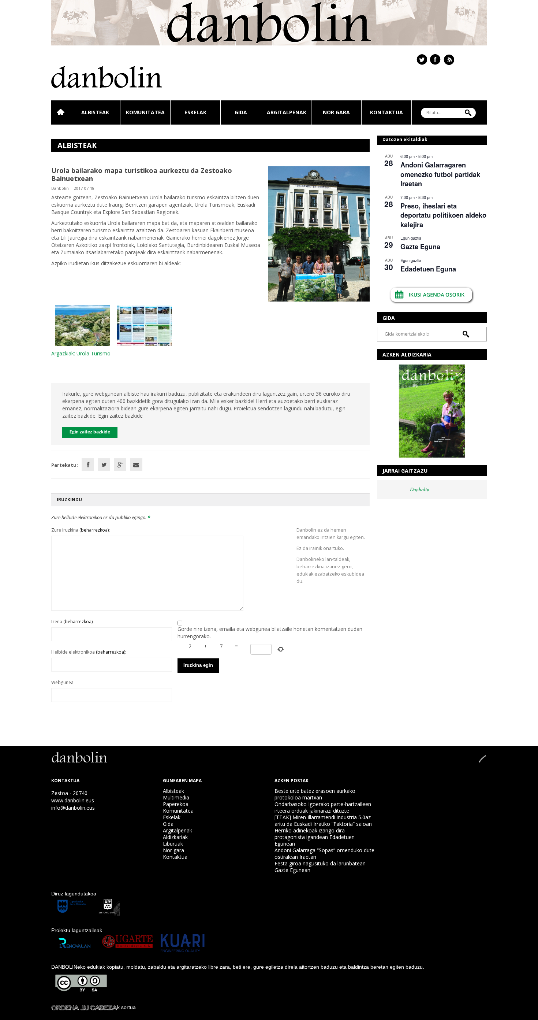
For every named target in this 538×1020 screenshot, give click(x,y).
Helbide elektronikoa (88, 652)
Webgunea (62, 682)
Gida (241, 112)
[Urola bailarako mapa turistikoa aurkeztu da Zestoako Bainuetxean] (319, 233)
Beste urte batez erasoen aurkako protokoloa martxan (314, 794)
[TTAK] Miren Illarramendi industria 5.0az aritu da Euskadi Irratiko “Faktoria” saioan (323, 820)
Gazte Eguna (420, 246)
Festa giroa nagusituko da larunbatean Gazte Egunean (320, 866)
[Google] (120, 464)
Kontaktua (386, 112)
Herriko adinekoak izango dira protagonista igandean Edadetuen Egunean (314, 837)
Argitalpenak (286, 112)
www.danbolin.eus (72, 800)
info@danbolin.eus (73, 807)
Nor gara (336, 112)
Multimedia (176, 797)
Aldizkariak (175, 837)
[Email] (136, 464)
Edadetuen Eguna (428, 269)
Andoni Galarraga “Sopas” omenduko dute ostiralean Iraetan (324, 853)
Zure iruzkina (80, 530)
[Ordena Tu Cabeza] (84, 1007)
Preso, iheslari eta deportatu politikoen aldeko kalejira (443, 215)
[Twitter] (104, 464)
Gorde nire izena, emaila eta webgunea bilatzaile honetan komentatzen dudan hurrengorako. (270, 632)
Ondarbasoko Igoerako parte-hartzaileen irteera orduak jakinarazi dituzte (322, 807)
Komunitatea (145, 112)
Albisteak (95, 112)
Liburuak (173, 843)
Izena (72, 621)
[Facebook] (88, 464)
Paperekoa (175, 804)
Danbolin (419, 489)
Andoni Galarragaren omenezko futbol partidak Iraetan (440, 174)
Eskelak (195, 112)
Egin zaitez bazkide (90, 432)
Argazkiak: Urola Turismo (81, 353)
